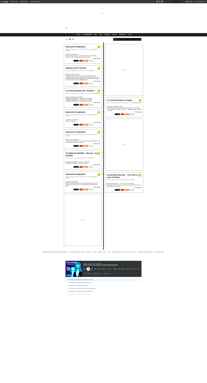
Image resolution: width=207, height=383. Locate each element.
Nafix (101, 34)
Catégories (107, 34)
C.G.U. (109, 252)
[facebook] (157, 2)
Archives (114, 34)
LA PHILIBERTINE (87, 34)
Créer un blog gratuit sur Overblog (76, 252)
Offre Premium (132, 252)
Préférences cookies (159, 252)
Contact (130, 34)
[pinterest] (162, 2)
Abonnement (122, 34)
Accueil (78, 34)
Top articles (88, 252)
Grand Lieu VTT (87, 27)
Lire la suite (97, 58)
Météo (95, 34)
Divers (92, 70)
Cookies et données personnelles (145, 252)
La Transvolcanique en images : (120, 100)
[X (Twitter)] (160, 2)
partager (98, 273)
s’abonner (89, 273)
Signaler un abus (102, 252)
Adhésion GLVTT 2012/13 (76, 68)
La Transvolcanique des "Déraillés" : (81, 91)
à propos (108, 273)
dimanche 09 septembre (76, 174)
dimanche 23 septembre (76, 112)
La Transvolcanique (95, 93)
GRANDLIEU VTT (53, 252)
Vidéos (91, 158)
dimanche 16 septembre (76, 132)
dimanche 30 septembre (76, 47)
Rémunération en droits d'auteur (120, 252)
